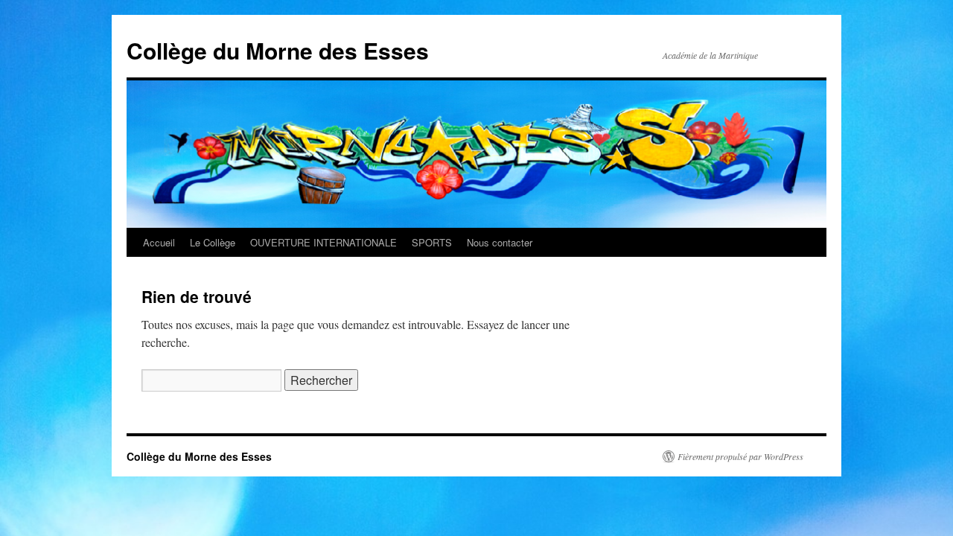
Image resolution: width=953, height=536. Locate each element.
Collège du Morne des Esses (278, 50)
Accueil (159, 242)
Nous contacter (499, 242)
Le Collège (212, 242)
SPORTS (432, 242)
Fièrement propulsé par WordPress (740, 456)
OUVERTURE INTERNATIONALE (323, 242)
